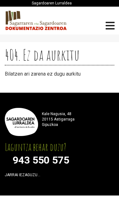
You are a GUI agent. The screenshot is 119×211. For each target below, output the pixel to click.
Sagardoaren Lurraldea (52, 3)
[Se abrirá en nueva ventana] (47, 176)
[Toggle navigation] (110, 26)
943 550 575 (41, 160)
